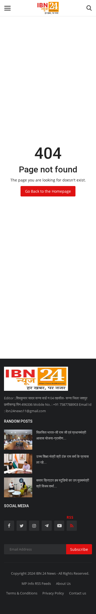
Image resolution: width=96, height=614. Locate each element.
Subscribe (79, 549)
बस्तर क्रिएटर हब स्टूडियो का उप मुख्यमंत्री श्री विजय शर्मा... (62, 483)
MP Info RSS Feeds (36, 583)
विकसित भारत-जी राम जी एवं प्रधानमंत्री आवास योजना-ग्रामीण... (61, 435)
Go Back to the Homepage (48, 191)
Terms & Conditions (21, 593)
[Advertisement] (48, 48)
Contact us (77, 593)
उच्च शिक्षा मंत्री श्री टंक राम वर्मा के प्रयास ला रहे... (62, 459)
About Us (63, 583)
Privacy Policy (53, 593)
